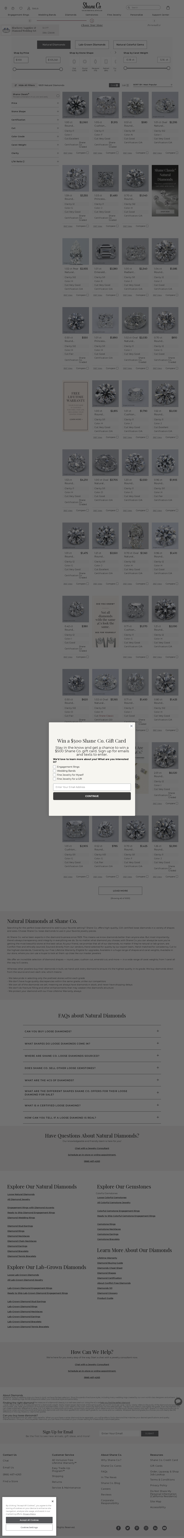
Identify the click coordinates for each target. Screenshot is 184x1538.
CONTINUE (92, 796)
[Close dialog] (131, 726)
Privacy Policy (29, 1514)
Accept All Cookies (29, 1520)
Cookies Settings (29, 1527)
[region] (29, 1516)
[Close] (52, 1501)
